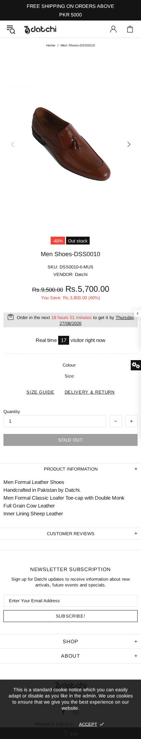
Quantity (11, 411)
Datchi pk (40, 29)
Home (50, 45)
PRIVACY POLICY (53, 724)
